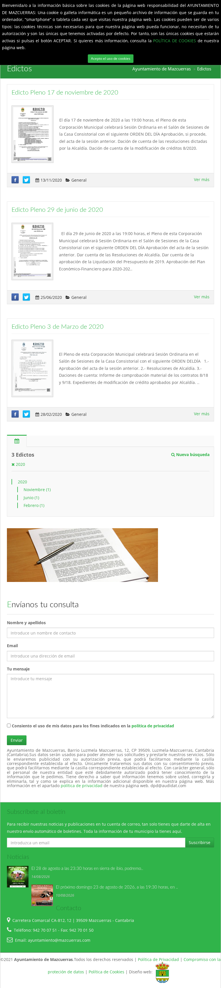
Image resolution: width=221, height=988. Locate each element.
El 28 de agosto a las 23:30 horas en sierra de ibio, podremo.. (87, 868)
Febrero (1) (34, 505)
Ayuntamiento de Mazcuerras (161, 69)
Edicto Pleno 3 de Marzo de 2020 (58, 327)
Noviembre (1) (37, 489)
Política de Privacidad (158, 959)
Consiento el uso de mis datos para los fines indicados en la (92, 725)
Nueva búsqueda (192, 454)
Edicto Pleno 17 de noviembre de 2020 (65, 92)
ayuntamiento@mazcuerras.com (59, 940)
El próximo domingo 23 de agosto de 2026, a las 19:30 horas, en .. (117, 887)
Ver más (201, 179)
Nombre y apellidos (26, 622)
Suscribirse (199, 842)
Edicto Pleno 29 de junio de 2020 (57, 210)
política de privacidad (153, 725)
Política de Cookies (106, 972)
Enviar (17, 740)
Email (12, 645)
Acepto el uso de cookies (110, 58)
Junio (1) (31, 497)
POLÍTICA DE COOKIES (175, 40)
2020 (20, 464)
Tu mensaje (18, 669)
